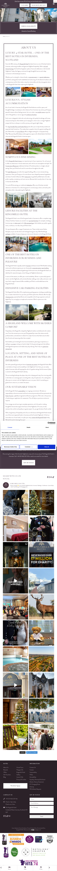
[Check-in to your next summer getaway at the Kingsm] (15, 685)
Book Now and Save (38, 5)
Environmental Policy (41, 828)
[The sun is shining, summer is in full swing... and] (15, 711)
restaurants (27, 177)
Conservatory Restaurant (12, 166)
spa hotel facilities (33, 221)
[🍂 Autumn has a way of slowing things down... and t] (41, 607)
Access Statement (15, 828)
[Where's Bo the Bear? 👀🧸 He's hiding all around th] (41, 633)
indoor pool (17, 223)
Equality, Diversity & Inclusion (37, 779)
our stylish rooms (40, 112)
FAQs (31, 774)
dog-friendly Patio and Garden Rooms (18, 126)
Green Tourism (9, 396)
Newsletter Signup (15, 786)
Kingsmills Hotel (24, 64)
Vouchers (24, 5)
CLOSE (55, 1)
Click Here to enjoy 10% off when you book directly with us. (28, 1)
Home (4, 36)
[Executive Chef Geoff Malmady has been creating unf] (15, 580)
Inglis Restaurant (12, 172)
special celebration (44, 77)
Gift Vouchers (7, 774)
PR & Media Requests (35, 789)
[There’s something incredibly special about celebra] (15, 607)
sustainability (21, 391)
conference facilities (31, 114)
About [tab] (47, 427)
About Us (5, 767)
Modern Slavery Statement (37, 782)
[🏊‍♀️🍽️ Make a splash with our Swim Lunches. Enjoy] (15, 659)
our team (13, 344)
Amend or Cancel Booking (28, 31)
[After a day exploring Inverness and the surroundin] (15, 528)
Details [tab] (28, 427)
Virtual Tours (19, 767)
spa (23, 114)
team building (45, 268)
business (28, 265)
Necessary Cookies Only (10, 446)
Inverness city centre (31, 364)
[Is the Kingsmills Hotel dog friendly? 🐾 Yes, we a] (15, 502)
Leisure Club (19, 777)
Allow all (46, 446)
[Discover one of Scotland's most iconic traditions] (41, 528)
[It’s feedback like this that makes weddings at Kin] (15, 633)
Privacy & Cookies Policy (32, 828)
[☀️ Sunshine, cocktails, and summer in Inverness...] (15, 737)
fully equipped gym (29, 223)
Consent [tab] (10, 427)
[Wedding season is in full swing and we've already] (41, 737)
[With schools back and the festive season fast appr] (15, 554)
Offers (5, 772)
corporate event (33, 77)
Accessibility (33, 777)
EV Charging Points (35, 784)
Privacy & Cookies (21, 779)
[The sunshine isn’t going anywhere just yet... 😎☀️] (41, 711)
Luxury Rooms (20, 131)
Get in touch (28, 462)
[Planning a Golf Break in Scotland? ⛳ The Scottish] (41, 659)
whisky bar (29, 185)
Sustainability (33, 772)
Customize (27, 446)
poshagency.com (38, 829)
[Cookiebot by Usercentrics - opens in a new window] (48, 423)
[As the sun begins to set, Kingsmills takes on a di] (41, 685)
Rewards (5, 770)
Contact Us (33, 767)
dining (19, 161)
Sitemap (32, 787)
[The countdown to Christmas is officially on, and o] (41, 502)
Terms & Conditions (23, 828)
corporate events (36, 268)
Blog (4, 777)
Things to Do (19, 770)
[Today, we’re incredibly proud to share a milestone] (41, 554)
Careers (32, 770)
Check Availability (28, 26)
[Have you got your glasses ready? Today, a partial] (41, 580)
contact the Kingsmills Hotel (38, 417)
